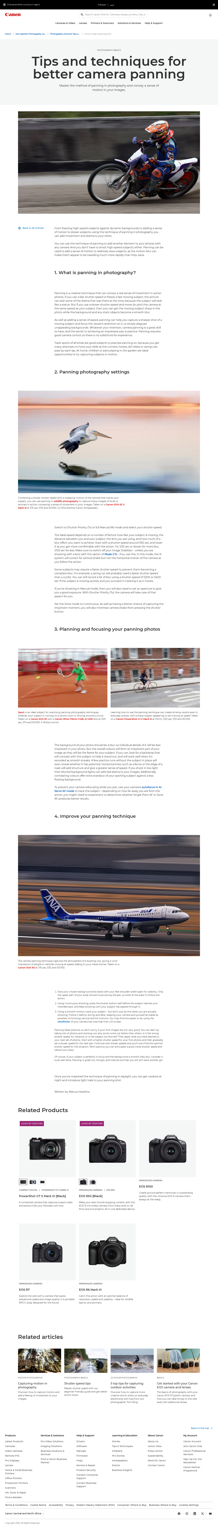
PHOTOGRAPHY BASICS (109, 50)
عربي (112, 5)
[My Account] (210, 15)
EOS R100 (146, 1186)
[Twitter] (202, 1513)
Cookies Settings (189, 1505)
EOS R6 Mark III (90, 1290)
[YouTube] (210, 1513)
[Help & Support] (164, 23)
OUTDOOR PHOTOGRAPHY (124, 1378)
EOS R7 (24, 1290)
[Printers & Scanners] (115, 23)
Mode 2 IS (111, 554)
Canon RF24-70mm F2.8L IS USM (74, 719)
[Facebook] (179, 1513)
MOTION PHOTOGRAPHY (30, 1378)
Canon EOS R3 (26, 967)
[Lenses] (88, 23)
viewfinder (64, 1021)
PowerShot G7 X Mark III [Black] (42, 1196)
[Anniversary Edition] (42, 1182)
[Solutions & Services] (142, 23)
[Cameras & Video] (76, 23)
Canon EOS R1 (39, 719)
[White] (93, 1182)
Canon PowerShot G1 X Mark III (134, 719)
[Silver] (33, 1182)
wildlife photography (66, 501)
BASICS (160, 1378)
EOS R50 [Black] (90, 1196)
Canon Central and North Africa (23, 1513)
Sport (21, 712)
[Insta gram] (187, 1513)
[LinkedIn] (194, 1513)
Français (102, 5)
